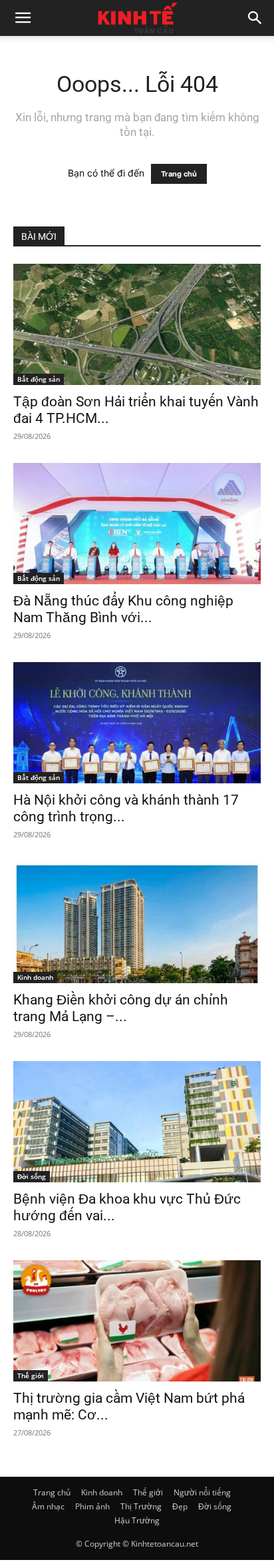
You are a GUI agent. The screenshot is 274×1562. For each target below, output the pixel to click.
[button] (22, 18)
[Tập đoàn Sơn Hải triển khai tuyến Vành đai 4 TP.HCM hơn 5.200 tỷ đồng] (137, 324)
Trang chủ (179, 174)
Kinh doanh (35, 977)
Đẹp (180, 1506)
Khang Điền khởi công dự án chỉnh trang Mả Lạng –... (120, 1008)
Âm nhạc (48, 1506)
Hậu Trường (137, 1520)
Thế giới (30, 1375)
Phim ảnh (92, 1506)
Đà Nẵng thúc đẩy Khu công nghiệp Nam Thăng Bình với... (123, 609)
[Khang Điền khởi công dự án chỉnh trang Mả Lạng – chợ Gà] (137, 921)
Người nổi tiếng (202, 1492)
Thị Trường (141, 1506)
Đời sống (31, 1176)
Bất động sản (38, 379)
